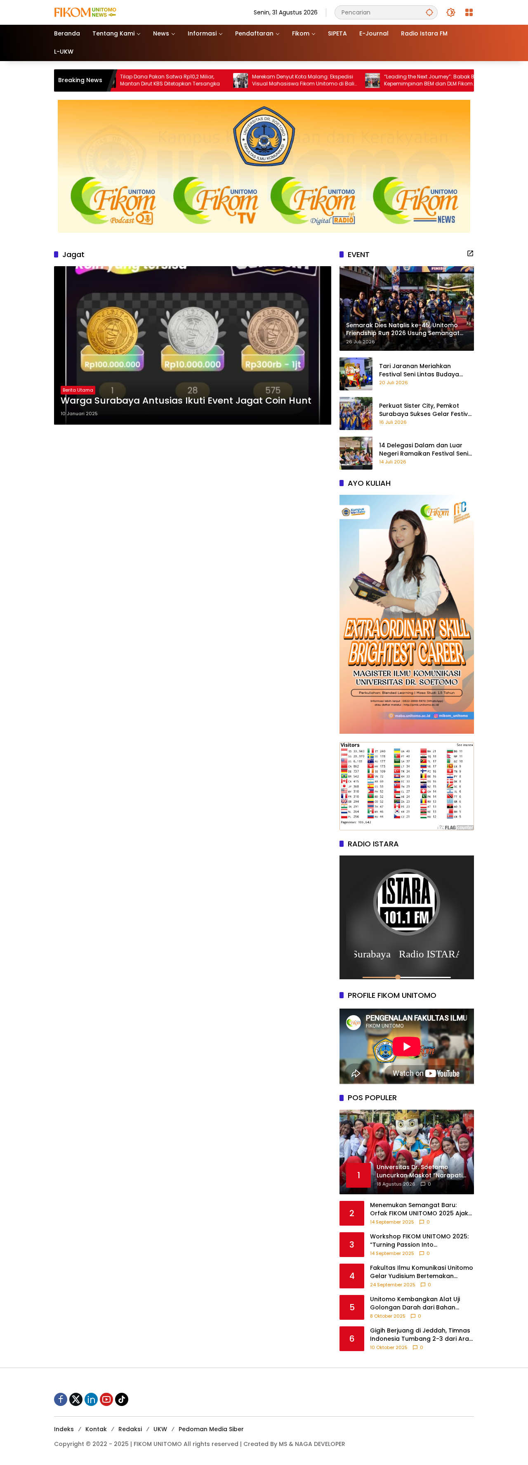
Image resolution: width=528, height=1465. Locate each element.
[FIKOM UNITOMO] (95, 12)
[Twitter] (75, 1399)
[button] (429, 12)
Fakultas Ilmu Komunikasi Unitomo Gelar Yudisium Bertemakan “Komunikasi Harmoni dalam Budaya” (421, 1272)
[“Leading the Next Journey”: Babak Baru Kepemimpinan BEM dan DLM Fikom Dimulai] (294, 80)
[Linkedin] (91, 1399)
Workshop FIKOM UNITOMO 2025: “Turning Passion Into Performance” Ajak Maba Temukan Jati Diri (419, 1241)
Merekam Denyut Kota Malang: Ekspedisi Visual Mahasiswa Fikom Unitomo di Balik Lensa (226, 80)
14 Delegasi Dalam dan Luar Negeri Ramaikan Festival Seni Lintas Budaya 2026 (423, 450)
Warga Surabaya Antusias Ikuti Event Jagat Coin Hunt (186, 401)
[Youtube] (106, 1399)
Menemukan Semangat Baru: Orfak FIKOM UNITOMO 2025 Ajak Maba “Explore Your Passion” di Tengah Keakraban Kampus (419, 1209)
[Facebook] (60, 1399)
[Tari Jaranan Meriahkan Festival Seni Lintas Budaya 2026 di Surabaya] (355, 373)
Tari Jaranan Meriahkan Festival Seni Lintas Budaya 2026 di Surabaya (419, 370)
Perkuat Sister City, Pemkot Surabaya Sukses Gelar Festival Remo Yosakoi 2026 (426, 410)
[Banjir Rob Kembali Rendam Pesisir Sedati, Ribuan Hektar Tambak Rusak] (426, 80)
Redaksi (130, 1429)
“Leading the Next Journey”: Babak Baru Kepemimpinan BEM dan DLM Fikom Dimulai (355, 80)
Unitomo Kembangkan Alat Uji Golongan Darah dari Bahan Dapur (415, 1303)
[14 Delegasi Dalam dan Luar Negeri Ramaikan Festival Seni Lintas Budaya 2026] (355, 453)
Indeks (64, 1429)
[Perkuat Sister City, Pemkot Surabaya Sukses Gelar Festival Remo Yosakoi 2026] (355, 413)
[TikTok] (121, 1399)
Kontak (96, 1429)
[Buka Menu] (469, 12)
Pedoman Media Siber (211, 1429)
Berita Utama (78, 390)
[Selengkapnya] (470, 253)
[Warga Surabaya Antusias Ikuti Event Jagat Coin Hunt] (192, 345)
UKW (160, 1429)
